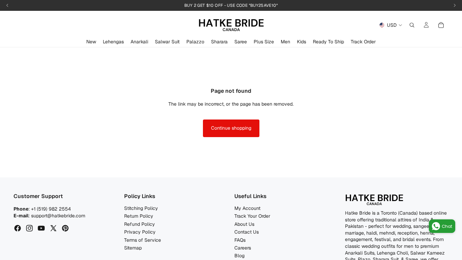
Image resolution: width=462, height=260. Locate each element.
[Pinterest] (65, 228)
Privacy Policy (140, 232)
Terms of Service (142, 240)
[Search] (412, 25)
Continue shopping (231, 128)
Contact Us (246, 232)
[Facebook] (18, 228)
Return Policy (138, 216)
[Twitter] (53, 228)
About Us (244, 224)
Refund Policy (139, 224)
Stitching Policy (141, 208)
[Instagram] (29, 228)
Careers (242, 248)
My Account (247, 208)
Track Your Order (252, 216)
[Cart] (441, 25)
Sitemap (133, 248)
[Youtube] (41, 228)
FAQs (240, 240)
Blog (239, 256)
